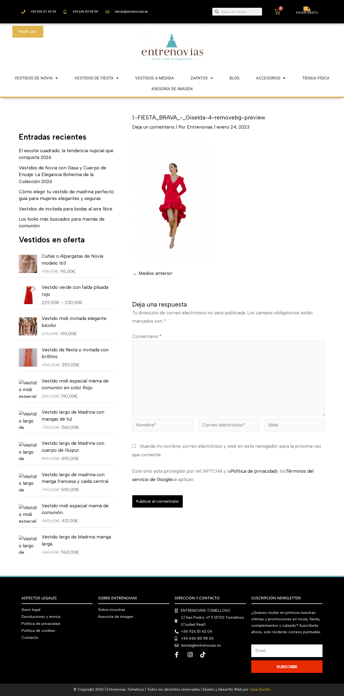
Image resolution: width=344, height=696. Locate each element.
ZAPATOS (199, 78)
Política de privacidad (253, 471)
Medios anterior (153, 273)
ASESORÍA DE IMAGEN (172, 89)
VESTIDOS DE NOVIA (34, 78)
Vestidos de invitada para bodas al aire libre (65, 209)
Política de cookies (38, 630)
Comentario (147, 336)
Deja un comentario (153, 127)
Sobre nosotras (111, 609)
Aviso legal (31, 609)
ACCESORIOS (268, 78)
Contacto (30, 637)
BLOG (234, 78)
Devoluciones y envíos (41, 616)
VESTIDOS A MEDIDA (154, 78)
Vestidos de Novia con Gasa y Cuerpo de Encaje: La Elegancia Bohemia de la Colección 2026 (62, 174)
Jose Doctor (260, 689)
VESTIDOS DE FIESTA (93, 78)
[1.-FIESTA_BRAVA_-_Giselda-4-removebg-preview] (172, 199)
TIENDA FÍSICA (315, 78)
